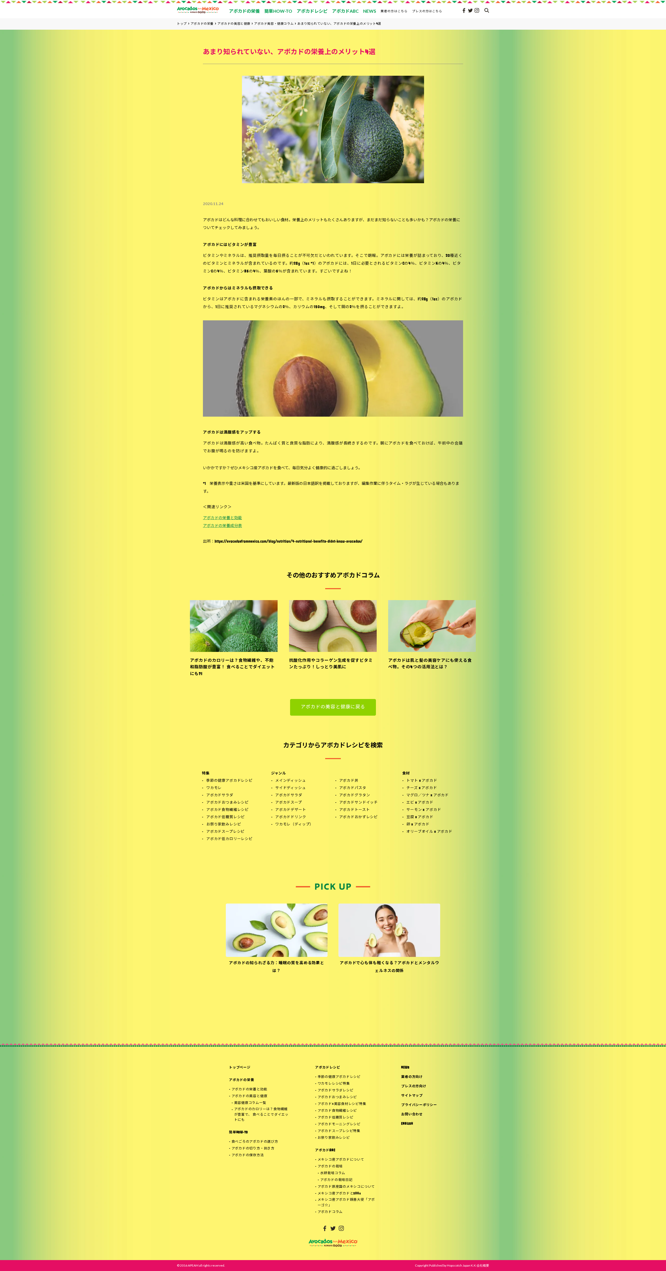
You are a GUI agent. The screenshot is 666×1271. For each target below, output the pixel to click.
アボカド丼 (348, 781)
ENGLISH (407, 1124)
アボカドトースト (354, 810)
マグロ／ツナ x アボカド (427, 795)
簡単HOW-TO (238, 1132)
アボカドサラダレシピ (336, 1090)
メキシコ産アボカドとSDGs (339, 1193)
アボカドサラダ (219, 795)
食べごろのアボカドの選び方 (255, 1141)
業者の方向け (412, 1077)
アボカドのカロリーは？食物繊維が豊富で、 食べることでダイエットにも (261, 1115)
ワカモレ (214, 788)
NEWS (405, 1067)
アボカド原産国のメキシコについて (346, 1187)
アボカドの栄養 (241, 1080)
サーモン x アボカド (423, 810)
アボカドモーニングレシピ (339, 1124)
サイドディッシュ (290, 788)
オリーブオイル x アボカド (429, 832)
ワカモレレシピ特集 (334, 1083)
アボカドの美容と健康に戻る (333, 707)
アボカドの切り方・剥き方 (253, 1148)
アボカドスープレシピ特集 (339, 1131)
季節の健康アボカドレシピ (229, 781)
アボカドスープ (288, 803)
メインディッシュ (290, 781)
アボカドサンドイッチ (358, 803)
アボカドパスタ (352, 788)
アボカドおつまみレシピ (227, 803)
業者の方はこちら (394, 11)
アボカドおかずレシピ (358, 817)
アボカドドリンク (290, 817)
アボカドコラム (330, 1212)
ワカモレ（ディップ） (294, 825)
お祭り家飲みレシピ (223, 825)
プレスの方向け (413, 1086)
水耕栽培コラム (332, 1173)
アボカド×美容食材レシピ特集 (342, 1104)
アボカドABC (325, 1150)
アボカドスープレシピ (225, 832)
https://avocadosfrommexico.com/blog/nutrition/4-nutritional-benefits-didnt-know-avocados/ (289, 542)
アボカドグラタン (354, 795)
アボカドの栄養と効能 (222, 518)
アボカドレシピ (327, 1067)
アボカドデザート (290, 810)
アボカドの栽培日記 (336, 1180)
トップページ (240, 1067)
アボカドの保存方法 (248, 1155)
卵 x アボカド (418, 825)
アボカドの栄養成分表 (222, 526)
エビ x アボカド (419, 803)
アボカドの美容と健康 (249, 1096)
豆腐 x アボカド (419, 817)
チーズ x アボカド (421, 788)
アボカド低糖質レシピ (225, 817)
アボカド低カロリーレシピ (229, 839)
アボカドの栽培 (330, 1166)
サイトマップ (412, 1095)
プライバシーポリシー (419, 1105)
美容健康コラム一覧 (250, 1103)
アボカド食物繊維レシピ (227, 810)
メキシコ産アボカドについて (341, 1159)
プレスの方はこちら (427, 11)
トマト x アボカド (421, 781)
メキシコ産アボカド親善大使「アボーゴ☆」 (346, 1202)
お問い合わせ (412, 1114)
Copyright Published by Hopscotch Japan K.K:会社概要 (452, 1265)
